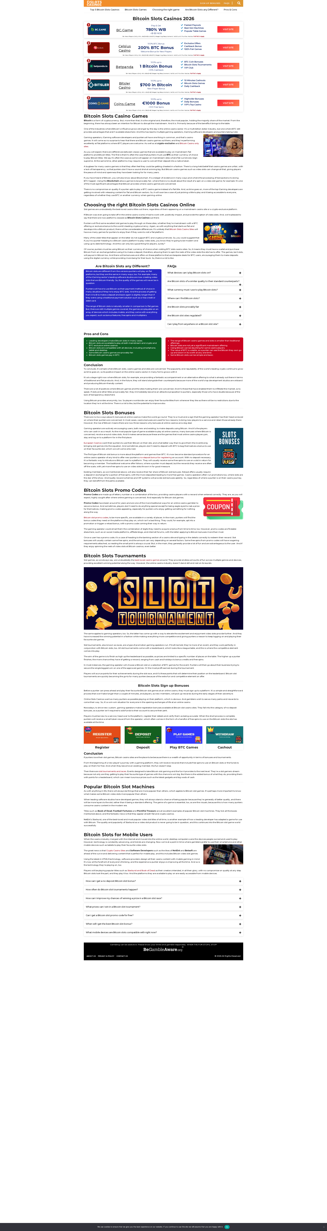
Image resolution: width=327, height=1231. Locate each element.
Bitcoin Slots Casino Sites (181, 229)
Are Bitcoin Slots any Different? (201, 9)
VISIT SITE (228, 29)
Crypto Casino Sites (115, 850)
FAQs (227, 3)
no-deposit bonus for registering (156, 457)
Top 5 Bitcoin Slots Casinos (104, 9)
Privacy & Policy (106, 956)
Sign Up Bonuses (210, 3)
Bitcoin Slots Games (136, 9)
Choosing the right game (166, 9)
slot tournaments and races (112, 771)
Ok (227, 1227)
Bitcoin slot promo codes (96, 517)
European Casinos (93, 443)
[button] (232, 3)
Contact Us (122, 956)
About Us (91, 956)
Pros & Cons (230, 9)
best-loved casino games (147, 560)
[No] (323, 1227)
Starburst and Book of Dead (141, 870)
